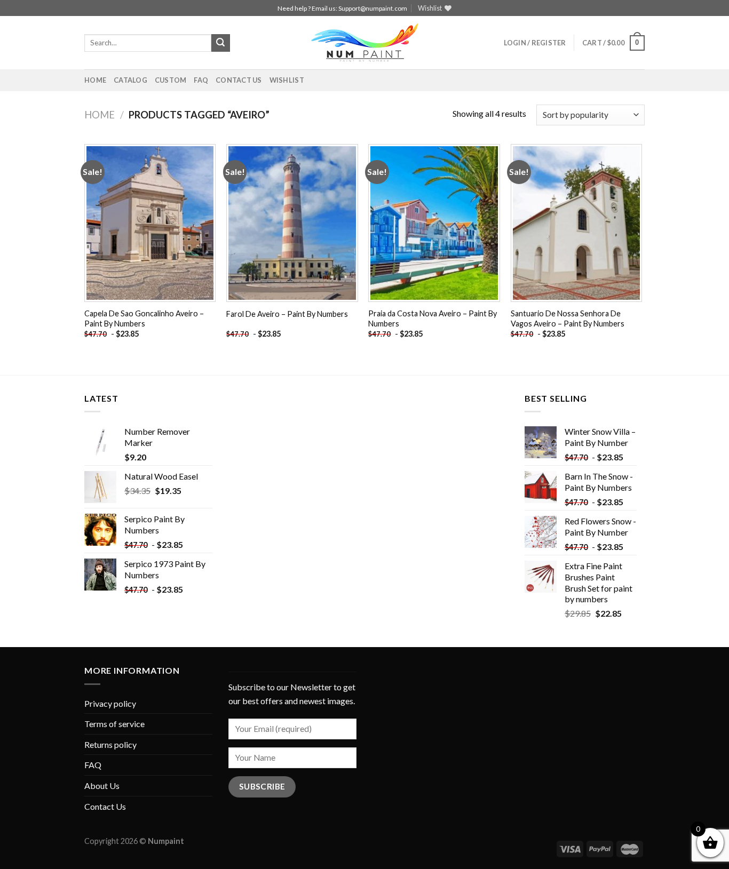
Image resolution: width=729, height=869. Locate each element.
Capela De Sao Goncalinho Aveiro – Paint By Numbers (144, 318)
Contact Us (239, 80)
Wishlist (287, 80)
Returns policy (110, 744)
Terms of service (114, 724)
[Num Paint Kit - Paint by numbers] (364, 42)
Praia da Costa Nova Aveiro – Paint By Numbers (432, 318)
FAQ (201, 80)
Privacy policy (110, 703)
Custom (171, 80)
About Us (102, 785)
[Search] (220, 43)
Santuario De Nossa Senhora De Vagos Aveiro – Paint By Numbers (567, 318)
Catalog (130, 80)
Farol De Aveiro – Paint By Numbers (287, 313)
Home (95, 80)
